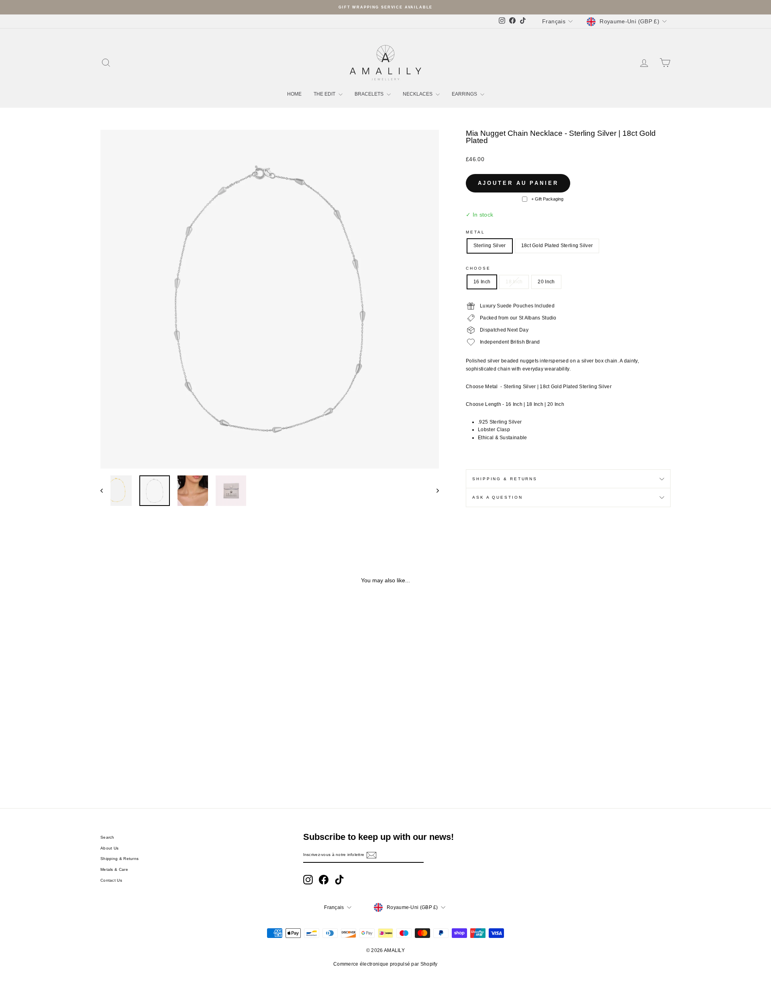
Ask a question (497, 497)
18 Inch (514, 282)
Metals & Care (114, 869)
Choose (478, 268)
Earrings (465, 94)
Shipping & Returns (504, 479)
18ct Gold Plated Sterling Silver (557, 245)
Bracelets (370, 94)
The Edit (325, 94)
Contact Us (111, 880)
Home (294, 94)
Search (107, 837)
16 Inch (481, 282)
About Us (109, 848)
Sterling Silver (489, 245)
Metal (475, 232)
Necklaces (418, 94)
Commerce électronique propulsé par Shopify (385, 964)
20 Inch (546, 282)
